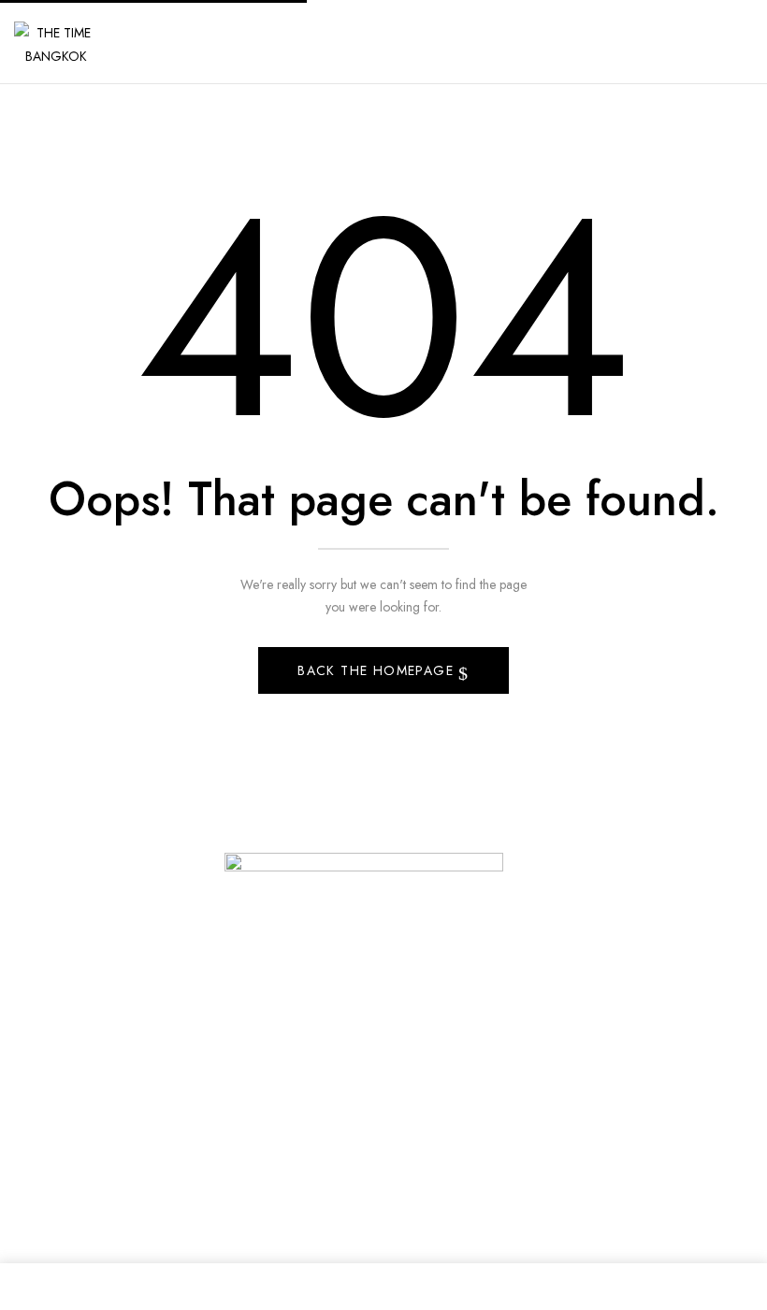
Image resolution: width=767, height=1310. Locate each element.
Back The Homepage (377, 670)
